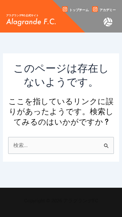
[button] (108, 22)
